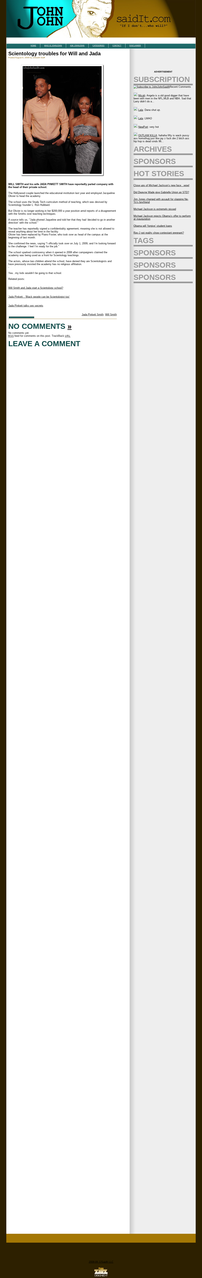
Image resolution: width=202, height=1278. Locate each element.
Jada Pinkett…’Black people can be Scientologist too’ (39, 296)
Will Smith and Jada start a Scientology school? (35, 287)
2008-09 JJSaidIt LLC (101, 1261)
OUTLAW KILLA (147, 135)
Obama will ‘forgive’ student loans (153, 225)
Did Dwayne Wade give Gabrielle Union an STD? (161, 192)
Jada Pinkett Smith (93, 314)
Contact (116, 46)
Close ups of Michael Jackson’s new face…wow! (161, 185)
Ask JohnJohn (77, 46)
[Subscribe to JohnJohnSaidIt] (152, 86)
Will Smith (111, 314)
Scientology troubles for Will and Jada (54, 53)
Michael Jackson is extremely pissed (155, 209)
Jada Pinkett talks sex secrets (25, 305)
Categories (98, 46)
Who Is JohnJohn (53, 46)
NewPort (143, 126)
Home (33, 46)
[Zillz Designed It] (101, 1276)
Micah (141, 95)
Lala (140, 109)
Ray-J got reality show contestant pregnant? (159, 232)
